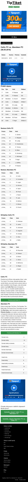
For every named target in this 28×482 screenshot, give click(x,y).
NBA (5, 448)
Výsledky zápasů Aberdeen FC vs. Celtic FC (14, 419)
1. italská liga (6, 433)
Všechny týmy (6, 455)
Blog (5, 471)
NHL (5, 442)
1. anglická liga (7, 428)
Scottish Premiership (6, 43)
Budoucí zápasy (7, 462)
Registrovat (16, 7)
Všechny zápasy (7, 460)
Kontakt (16, 479)
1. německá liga (7, 437)
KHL (5, 444)
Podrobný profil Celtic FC (14, 300)
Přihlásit (11, 7)
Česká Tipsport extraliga (9, 446)
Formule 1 (6, 467)
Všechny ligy (6, 453)
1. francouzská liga (7, 435)
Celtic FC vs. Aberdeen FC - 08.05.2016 (14, 478)
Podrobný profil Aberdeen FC (14, 333)
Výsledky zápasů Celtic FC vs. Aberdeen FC (14, 413)
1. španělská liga (7, 431)
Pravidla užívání (22, 479)
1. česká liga (6, 429)
